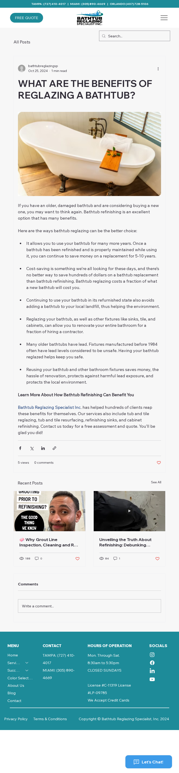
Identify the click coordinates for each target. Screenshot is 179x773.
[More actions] (158, 68)
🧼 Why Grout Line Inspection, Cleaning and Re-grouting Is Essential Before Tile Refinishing (48, 542)
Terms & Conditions (50, 718)
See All (156, 482)
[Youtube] (152, 679)
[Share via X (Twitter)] (31, 448)
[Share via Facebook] (20, 448)
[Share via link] (54, 448)
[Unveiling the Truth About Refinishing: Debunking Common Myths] (129, 511)
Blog (11, 693)
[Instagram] (152, 655)
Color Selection (20, 678)
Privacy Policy (16, 718)
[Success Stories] (27, 670)
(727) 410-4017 (54, 4)
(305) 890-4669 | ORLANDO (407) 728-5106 (114, 4)
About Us (15, 685)
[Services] (27, 662)
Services (14, 662)
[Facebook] (152, 663)
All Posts (22, 42)
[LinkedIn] (152, 671)
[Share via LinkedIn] (43, 448)
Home (12, 655)
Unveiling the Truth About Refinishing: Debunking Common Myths (125, 542)
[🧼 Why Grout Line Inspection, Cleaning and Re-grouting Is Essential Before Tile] (49, 511)
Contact (14, 700)
